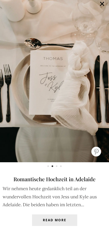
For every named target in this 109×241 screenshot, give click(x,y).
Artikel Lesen (54, 224)
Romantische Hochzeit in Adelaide (54, 179)
